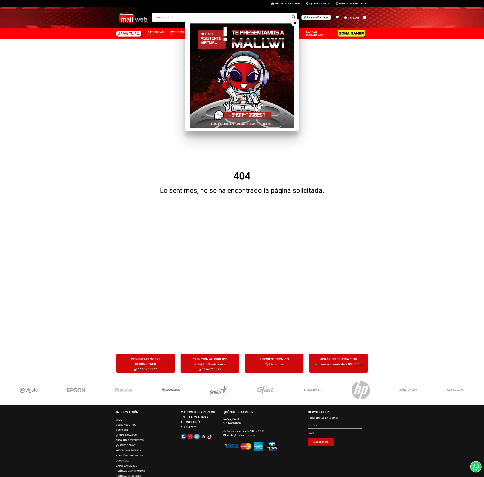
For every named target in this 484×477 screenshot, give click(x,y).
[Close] (295, 22)
